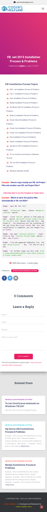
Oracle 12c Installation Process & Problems (25, 133)
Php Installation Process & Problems (23, 137)
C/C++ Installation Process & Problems (24, 94)
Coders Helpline (10, 504)
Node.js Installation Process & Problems (24, 115)
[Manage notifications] (41, 507)
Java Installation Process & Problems (23, 98)
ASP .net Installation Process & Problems (24, 89)
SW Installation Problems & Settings (25, 270)
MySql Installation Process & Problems (24, 103)
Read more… (26, 446)
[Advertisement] (23, 37)
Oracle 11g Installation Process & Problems (25, 128)
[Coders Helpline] (13, 9)
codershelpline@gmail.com (24, 2)
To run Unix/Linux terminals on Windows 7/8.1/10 (22, 405)
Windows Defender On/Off (19, 171)
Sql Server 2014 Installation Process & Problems (19, 430)
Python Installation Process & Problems (24, 141)
